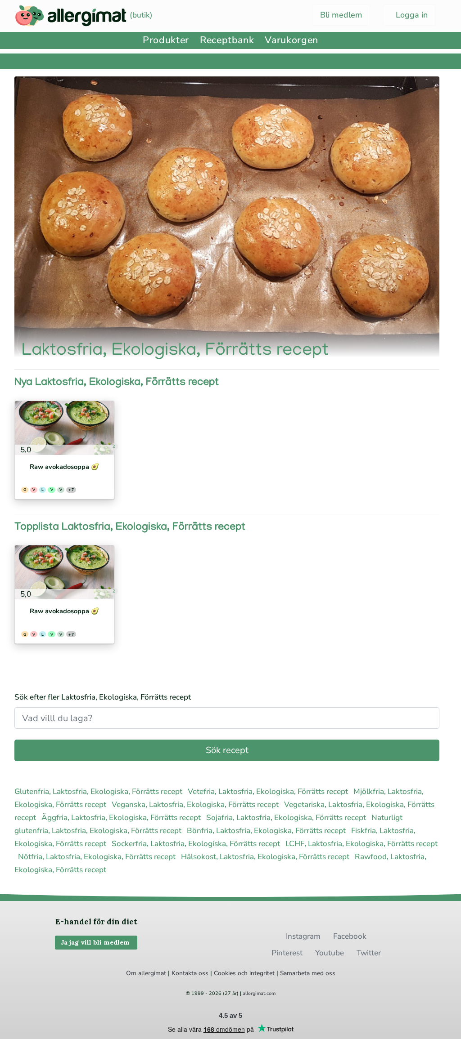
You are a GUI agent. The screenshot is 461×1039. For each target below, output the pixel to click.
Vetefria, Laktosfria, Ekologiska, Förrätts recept (269, 791)
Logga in (410, 14)
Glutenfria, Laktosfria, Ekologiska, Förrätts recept (99, 791)
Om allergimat (146, 973)
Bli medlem (341, 14)
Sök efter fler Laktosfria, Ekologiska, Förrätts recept (102, 697)
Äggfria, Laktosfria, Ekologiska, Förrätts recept (122, 817)
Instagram (303, 936)
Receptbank (227, 40)
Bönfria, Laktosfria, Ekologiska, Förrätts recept (267, 830)
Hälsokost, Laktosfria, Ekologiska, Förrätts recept (266, 857)
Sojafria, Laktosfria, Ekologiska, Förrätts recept (287, 817)
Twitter (369, 953)
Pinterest (287, 953)
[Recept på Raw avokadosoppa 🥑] (64, 428)
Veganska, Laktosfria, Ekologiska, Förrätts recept (196, 804)
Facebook (349, 936)
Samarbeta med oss (307, 973)
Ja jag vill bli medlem (96, 942)
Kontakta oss (190, 973)
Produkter (166, 40)
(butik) (140, 15)
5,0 (24, 450)
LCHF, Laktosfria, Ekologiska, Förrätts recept (361, 843)
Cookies (225, 973)
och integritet (256, 973)
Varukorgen (291, 40)
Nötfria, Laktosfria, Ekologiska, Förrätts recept (97, 857)
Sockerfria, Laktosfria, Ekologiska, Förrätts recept (197, 843)
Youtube (329, 953)
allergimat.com (259, 993)
